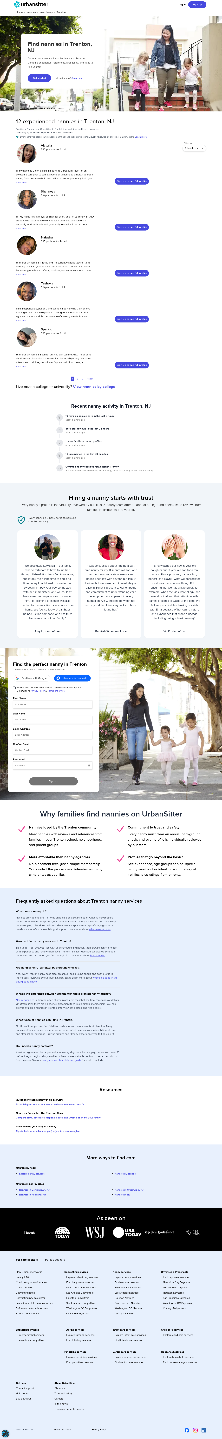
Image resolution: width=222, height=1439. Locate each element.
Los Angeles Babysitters (79, 1292)
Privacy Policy (38, 690)
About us (59, 1388)
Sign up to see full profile (132, 181)
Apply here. (77, 78)
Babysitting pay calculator (30, 1298)
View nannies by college (94, 386)
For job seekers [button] (55, 1260)
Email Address (21, 729)
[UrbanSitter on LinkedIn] (202, 1430)
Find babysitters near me (80, 1282)
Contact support (25, 1388)
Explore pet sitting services (81, 1357)
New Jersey (46, 12)
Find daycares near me (176, 1277)
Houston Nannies (124, 1298)
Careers (58, 1398)
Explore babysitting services (82, 1277)
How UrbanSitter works (29, 1272)
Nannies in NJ (122, 1194)
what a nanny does (100, 929)
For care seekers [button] (27, 1260)
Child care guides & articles (31, 1282)
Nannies (31, 12)
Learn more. (141, 136)
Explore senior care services (130, 1357)
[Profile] (27, 155)
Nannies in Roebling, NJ (32, 1194)
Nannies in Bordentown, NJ (34, 1189)
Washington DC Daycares (177, 1303)
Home (19, 12)
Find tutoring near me (78, 1340)
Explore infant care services (130, 1335)
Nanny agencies (25, 1000)
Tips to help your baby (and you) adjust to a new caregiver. (48, 1131)
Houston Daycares (173, 1292)
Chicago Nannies (124, 1313)
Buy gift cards (23, 1398)
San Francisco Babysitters (80, 1303)
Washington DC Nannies (128, 1308)
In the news (61, 1404)
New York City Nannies (128, 1287)
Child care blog (24, 1287)
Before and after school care (32, 1308)
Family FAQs (23, 1277)
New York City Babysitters (81, 1287)
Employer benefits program (69, 1409)
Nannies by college (125, 1173)
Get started (39, 78)
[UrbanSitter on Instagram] (193, 1430)
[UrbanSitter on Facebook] (185, 1430)
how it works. (97, 955)
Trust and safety (63, 1393)
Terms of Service (56, 690)
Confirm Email (21, 744)
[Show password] (89, 765)
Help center (22, 1393)
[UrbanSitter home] (32, 4)
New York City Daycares (176, 1282)
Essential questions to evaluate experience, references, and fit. (50, 1104)
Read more (21, 182)
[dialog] (5, 1433)
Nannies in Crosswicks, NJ (129, 1189)
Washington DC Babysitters (81, 1308)
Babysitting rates (25, 1292)
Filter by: (188, 143)
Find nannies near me (127, 1282)
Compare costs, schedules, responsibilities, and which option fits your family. (58, 1117)
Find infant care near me (128, 1340)
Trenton (61, 12)
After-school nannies (27, 1313)
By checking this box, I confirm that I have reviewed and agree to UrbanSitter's (49, 689)
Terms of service (62, 1429)
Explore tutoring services (80, 1335)
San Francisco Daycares (176, 1298)
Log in (182, 4)
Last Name (19, 713)
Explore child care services (178, 1335)
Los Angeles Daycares (175, 1287)
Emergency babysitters (31, 1335)
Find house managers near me (180, 1362)
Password (19, 759)
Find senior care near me (129, 1362)
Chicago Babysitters (77, 1313)
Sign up (197, 4)
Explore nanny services (32, 1173)
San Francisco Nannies (127, 1303)
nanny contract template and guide (61, 1060)
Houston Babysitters (77, 1298)
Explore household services (178, 1357)
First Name (19, 698)
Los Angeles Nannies (126, 1292)
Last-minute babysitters (31, 1340)
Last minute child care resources (34, 1303)
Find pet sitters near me (79, 1362)
